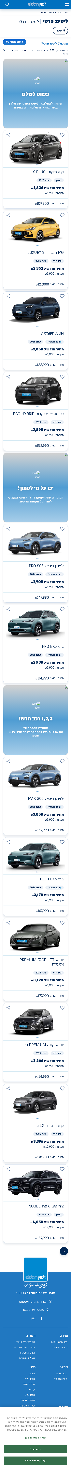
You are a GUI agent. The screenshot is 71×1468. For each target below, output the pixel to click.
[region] (35, 1437)
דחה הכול (35, 1449)
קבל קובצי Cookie (35, 1460)
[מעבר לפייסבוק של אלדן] (41, 1318)
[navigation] (35, 169)
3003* (21, 1293)
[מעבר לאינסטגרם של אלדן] (33, 1318)
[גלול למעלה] (64, 1251)
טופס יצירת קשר (33, 1310)
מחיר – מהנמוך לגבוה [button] (19, 50)
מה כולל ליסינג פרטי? (54, 43)
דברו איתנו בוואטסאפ (33, 1302)
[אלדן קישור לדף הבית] (37, 4)
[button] (67, 4)
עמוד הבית (62, 12)
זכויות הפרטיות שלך (35, 1437)
